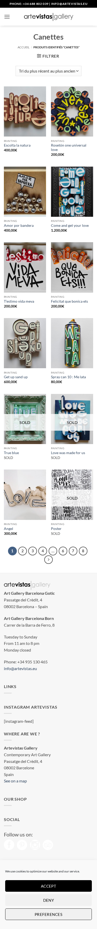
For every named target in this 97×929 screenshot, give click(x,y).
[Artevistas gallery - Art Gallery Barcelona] (48, 17)
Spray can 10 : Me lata (68, 377)
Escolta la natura (17, 145)
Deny (48, 900)
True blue (11, 453)
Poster (56, 529)
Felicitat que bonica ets (69, 301)
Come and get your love (70, 225)
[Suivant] (48, 559)
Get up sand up (16, 377)
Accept (48, 886)
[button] (7, 16)
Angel (8, 529)
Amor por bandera (19, 225)
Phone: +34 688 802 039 (29, 4)
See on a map (15, 780)
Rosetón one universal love (68, 147)
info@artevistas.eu (69, 4)
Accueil (23, 47)
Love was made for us (68, 453)
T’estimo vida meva (19, 301)
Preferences (48, 914)
